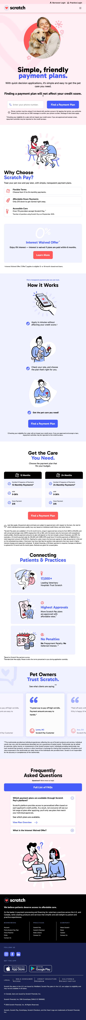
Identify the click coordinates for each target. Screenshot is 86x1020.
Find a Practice (8, 932)
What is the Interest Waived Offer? (29, 830)
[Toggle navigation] (80, 8)
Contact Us (7, 938)
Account (6, 927)
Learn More (43, 255)
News (62, 930)
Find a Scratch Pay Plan (11, 930)
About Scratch (64, 927)
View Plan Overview (22, 822)
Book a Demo (37, 932)
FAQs (6, 935)
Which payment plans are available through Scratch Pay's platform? (38, 799)
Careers (62, 932)
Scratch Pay (37, 927)
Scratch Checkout (39, 930)
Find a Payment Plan (63, 104)
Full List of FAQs (43, 787)
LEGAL (7, 980)
